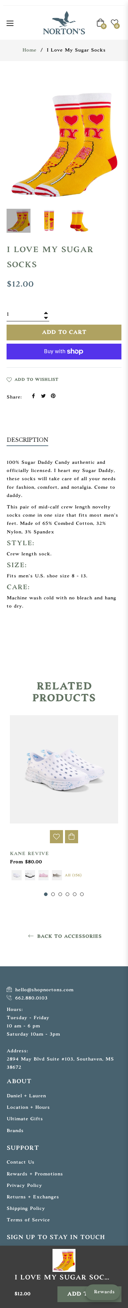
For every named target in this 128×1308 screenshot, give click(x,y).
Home (29, 50)
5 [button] (74, 894)
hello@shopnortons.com (43, 990)
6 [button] (82, 894)
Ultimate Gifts (25, 1119)
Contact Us (20, 1162)
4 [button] (67, 894)
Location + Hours (28, 1107)
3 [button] (60, 894)
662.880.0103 (30, 998)
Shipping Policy (26, 1208)
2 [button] (53, 894)
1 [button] (46, 894)
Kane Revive (29, 853)
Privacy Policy (24, 1185)
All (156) (73, 875)
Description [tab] (27, 440)
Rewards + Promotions (35, 1174)
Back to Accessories (68, 936)
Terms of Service (28, 1220)
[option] (64, 806)
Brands (15, 1130)
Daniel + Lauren (26, 1096)
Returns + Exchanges (33, 1197)
